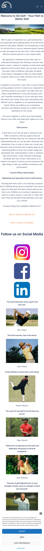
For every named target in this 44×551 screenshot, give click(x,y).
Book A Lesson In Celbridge (22, 223)
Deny (22, 537)
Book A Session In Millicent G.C (22, 214)
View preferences (22, 543)
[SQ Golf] (7, 6)
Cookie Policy (21, 548)
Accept (22, 531)
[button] (41, 513)
